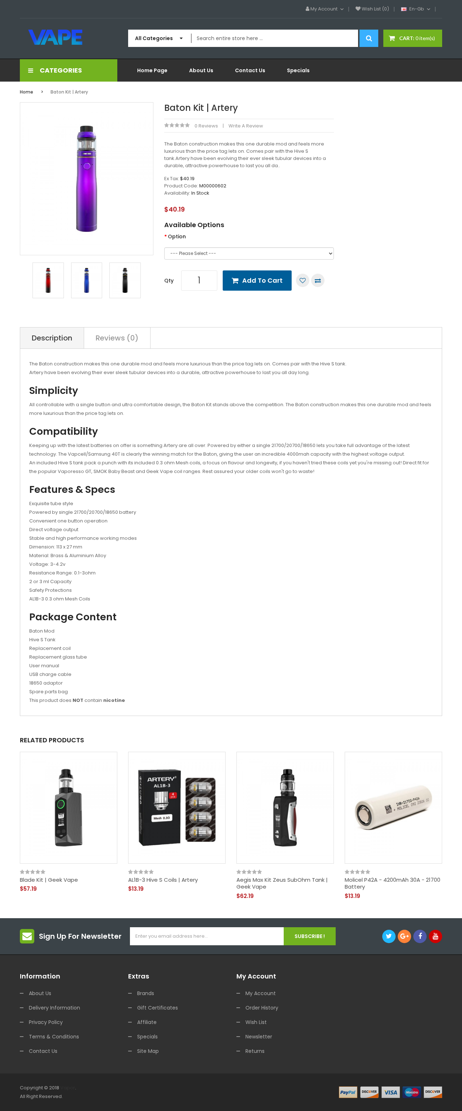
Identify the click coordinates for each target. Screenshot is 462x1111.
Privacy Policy (46, 1022)
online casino (399, 1096)
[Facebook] (420, 936)
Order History (261, 1007)
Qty (169, 280)
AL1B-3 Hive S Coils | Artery (163, 880)
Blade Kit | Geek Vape (49, 880)
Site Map (148, 1051)
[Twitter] (389, 936)
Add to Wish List (302, 280)
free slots (155, 1096)
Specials (147, 1036)
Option (177, 236)
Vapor (67, 1087)
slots (78, 1096)
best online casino (50, 1105)
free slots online (300, 1096)
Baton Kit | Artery (69, 92)
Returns (255, 1051)
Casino (326, 1105)
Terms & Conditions (54, 1036)
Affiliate (147, 1022)
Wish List (256, 1022)
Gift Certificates (157, 1007)
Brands (145, 993)
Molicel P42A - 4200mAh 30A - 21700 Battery (392, 883)
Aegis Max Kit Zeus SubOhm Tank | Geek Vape (282, 883)
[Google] (404, 936)
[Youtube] (435, 936)
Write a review (245, 126)
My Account (260, 993)
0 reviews (206, 126)
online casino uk (211, 1096)
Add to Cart (262, 280)
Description (52, 338)
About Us (40, 993)
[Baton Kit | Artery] (48, 280)
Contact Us (43, 1051)
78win (90, 1096)
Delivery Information (54, 1007)
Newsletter (258, 1036)
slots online (179, 1096)
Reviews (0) (117, 338)
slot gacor (109, 1096)
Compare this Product (317, 280)
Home (26, 92)
